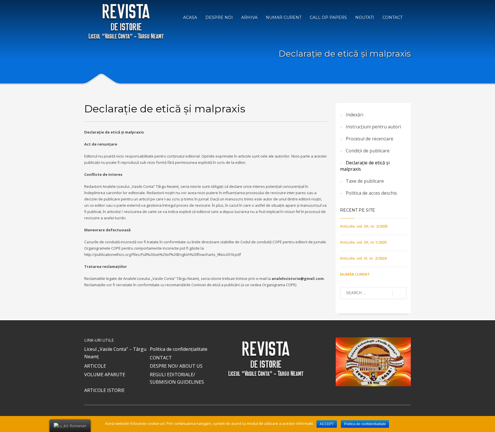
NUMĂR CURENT (355, 274)
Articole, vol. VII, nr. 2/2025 (364, 226)
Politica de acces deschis (371, 193)
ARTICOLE (95, 366)
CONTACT (161, 358)
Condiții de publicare (368, 151)
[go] (399, 293)
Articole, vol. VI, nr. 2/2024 (363, 258)
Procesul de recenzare (369, 139)
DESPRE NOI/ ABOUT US (176, 366)
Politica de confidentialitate (365, 424)
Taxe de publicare (365, 181)
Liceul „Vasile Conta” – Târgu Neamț (115, 353)
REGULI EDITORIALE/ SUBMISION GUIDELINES (177, 378)
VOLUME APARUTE (104, 374)
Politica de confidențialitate (178, 349)
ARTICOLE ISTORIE (104, 390)
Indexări (354, 115)
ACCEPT (327, 424)
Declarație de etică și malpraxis (365, 166)
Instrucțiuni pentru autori (373, 127)
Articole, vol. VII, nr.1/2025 (363, 242)
